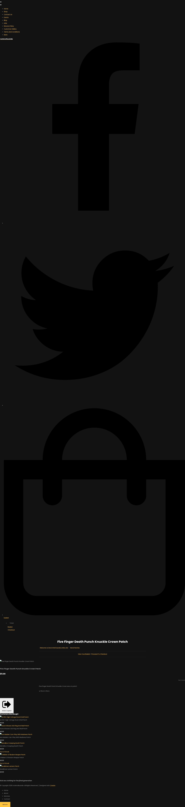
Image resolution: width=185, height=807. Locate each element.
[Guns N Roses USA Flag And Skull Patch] (14, 726)
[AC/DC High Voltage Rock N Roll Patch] (14, 717)
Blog (5, 20)
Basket (10, 627)
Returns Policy (9, 26)
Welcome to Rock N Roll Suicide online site (54, 648)
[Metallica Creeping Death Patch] (12, 743)
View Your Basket (84, 654)
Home (6, 9)
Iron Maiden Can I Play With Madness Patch (15, 737)
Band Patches (75, 648)
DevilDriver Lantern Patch (9, 769)
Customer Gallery (10, 29)
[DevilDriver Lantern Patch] (9, 766)
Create (52, 785)
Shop (6, 12)
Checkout (11, 630)
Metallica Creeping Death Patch (11, 746)
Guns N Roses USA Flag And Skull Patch (13, 729)
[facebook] (94, 223)
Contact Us (8, 14)
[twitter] (94, 405)
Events (6, 17)
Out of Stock (4, 752)
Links (5, 23)
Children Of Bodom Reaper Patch (12, 757)
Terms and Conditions (12, 32)
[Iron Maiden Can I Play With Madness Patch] (16, 734)
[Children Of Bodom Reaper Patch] (12, 755)
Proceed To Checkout (99, 654)
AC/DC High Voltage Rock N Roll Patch (13, 720)
